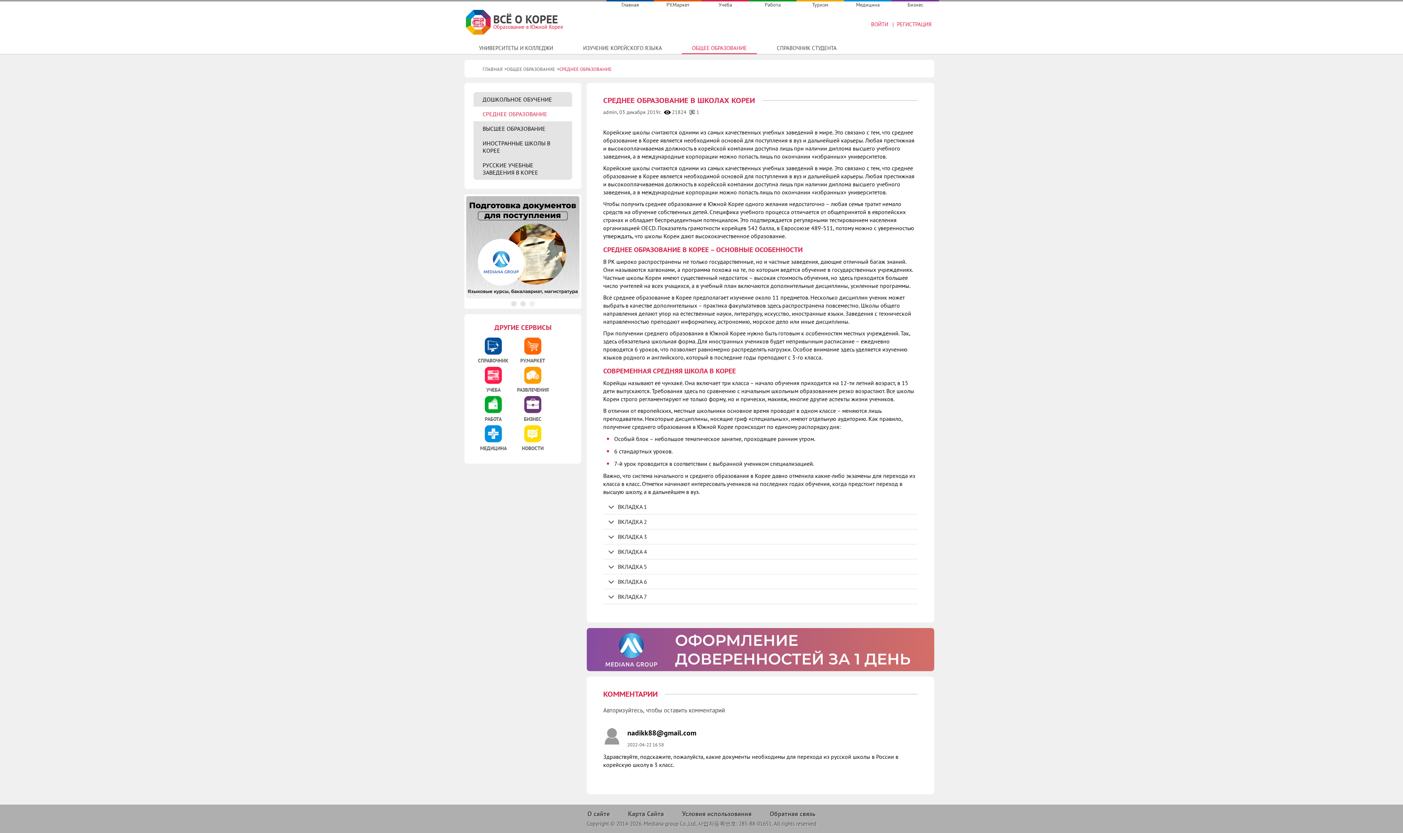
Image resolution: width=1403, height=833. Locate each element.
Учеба (725, 4)
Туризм (820, 4)
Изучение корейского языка (622, 48)
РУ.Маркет (677, 4)
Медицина (868, 4)
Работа (773, 4)
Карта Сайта (646, 814)
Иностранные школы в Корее (516, 147)
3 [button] (532, 304)
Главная (630, 4)
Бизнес (915, 4)
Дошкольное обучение (517, 99)
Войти (879, 24)
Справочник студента (807, 48)
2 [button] (523, 304)
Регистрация (914, 24)
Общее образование (719, 48)
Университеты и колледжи (516, 48)
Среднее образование (515, 114)
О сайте (599, 814)
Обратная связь (792, 814)
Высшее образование (514, 128)
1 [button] (514, 304)
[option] (760, 649)
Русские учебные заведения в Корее (510, 168)
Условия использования (717, 814)
